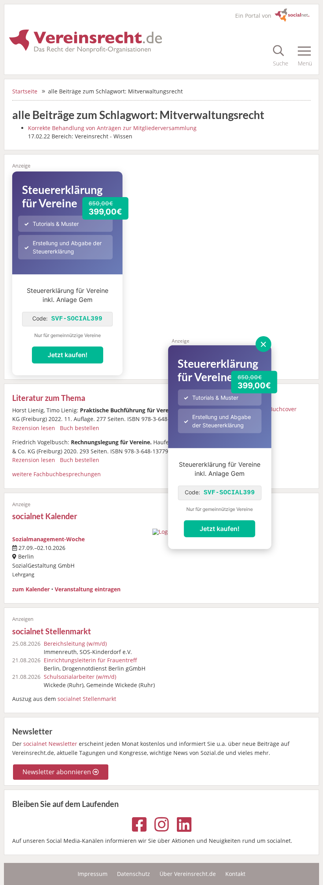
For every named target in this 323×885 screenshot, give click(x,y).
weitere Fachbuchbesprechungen (56, 474)
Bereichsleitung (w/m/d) (75, 643)
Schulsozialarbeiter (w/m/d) (80, 676)
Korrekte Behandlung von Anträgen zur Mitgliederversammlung (112, 128)
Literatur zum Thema (48, 397)
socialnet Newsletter (50, 743)
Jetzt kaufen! (219, 529)
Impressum (93, 874)
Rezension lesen (33, 428)
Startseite (24, 91)
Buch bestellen (79, 428)
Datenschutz (133, 874)
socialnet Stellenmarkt (51, 631)
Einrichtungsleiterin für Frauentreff (90, 660)
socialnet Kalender (44, 516)
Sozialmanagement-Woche (48, 539)
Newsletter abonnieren (57, 772)
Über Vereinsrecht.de (188, 874)
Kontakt (235, 874)
